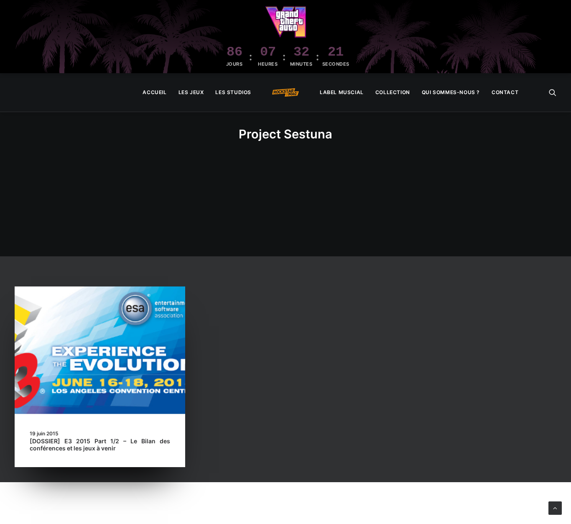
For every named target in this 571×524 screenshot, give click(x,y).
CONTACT (505, 92)
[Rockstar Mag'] (285, 92)
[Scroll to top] (555, 507)
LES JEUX (191, 92)
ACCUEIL (154, 92)
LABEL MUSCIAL (342, 92)
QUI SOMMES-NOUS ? (451, 92)
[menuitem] (154, 92)
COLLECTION (392, 92)
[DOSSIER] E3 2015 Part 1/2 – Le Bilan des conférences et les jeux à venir (100, 444)
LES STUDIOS (233, 92)
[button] (552, 92)
